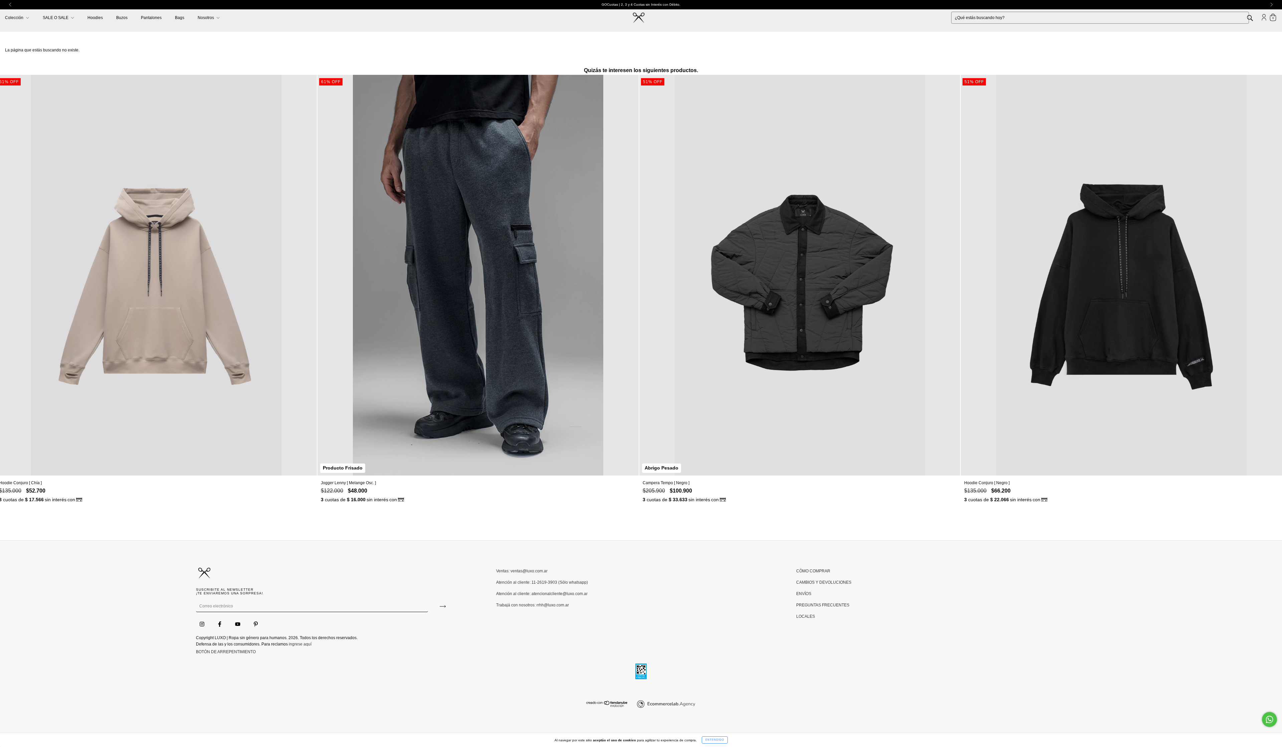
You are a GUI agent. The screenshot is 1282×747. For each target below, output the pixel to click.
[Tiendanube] (607, 705)
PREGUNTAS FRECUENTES (822, 605)
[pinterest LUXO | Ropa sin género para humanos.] (256, 624)
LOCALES (805, 616)
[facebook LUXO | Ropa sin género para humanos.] (220, 624)
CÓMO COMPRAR (813, 571)
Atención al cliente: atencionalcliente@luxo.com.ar (542, 593)
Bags (179, 17)
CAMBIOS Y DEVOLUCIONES (823, 582)
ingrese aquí (300, 644)
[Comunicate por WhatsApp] (1269, 719)
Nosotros (206, 17)
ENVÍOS (803, 593)
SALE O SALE (56, 17)
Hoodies (95, 17)
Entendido (714, 739)
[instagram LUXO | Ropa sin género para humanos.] (202, 624)
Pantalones (151, 17)
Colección (14, 17)
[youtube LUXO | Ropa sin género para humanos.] (238, 624)
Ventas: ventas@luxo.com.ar (522, 571)
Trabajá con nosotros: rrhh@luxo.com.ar (532, 605)
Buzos (122, 17)
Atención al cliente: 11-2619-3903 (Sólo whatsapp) (542, 582)
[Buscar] (1255, 17)
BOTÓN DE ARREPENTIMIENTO (226, 651)
